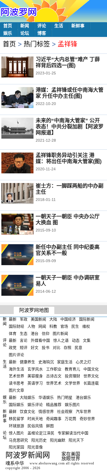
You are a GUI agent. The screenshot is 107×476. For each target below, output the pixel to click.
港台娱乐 (83, 397)
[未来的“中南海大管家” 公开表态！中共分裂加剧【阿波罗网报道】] (24, 129)
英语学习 (35, 383)
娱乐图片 (72, 404)
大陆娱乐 (27, 397)
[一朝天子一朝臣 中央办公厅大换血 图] (24, 225)
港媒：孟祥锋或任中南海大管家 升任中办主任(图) (69, 93)
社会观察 (64, 411)
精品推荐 (53, 404)
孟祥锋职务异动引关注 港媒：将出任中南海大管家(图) (69, 158)
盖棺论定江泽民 (40, 433)
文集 (87, 340)
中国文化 (91, 369)
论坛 (24, 33)
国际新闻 (86, 319)
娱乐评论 (35, 404)
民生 (75, 326)
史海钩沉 (46, 362)
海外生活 (16, 369)
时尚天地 (35, 418)
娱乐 (7, 33)
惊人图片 (16, 433)
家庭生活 (64, 362)
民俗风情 (35, 426)
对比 (56, 347)
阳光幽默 (57, 440)
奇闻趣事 (53, 418)
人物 (31, 326)
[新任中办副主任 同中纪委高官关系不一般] (24, 255)
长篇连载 (91, 383)
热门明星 (64, 397)
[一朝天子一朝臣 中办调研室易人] (24, 286)
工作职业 (53, 369)
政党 (12, 347)
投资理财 (72, 376)
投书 (45, 347)
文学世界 (72, 383)
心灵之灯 (83, 362)
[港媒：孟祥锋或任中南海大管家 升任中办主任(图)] (24, 98)
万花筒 (70, 418)
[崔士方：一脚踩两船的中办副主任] (24, 194)
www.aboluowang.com (47, 463)
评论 (41, 25)
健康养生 (27, 362)
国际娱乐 (16, 404)
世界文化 (91, 376)
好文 (34, 347)
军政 (23, 319)
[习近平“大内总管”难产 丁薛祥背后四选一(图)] (24, 68)
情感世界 (46, 411)
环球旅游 (16, 426)
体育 (12, 333)
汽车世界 (83, 411)
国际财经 (16, 326)
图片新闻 (60, 333)
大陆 (53, 319)
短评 (23, 347)
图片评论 (16, 355)
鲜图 (50, 426)
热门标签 (37, 44)
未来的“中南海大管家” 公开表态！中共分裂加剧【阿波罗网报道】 (69, 127)
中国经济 (68, 319)
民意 (78, 347)
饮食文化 (27, 411)
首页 (7, 25)
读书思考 (16, 383)
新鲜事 (78, 25)
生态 (23, 333)
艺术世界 (16, 376)
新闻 (24, 25)
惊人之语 (61, 340)
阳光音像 (35, 447)
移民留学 (16, 418)
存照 (67, 347)
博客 (41, 33)
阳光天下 (76, 440)
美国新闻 (38, 319)
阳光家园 (16, 447)
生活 (58, 25)
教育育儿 (72, 369)
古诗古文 (53, 376)
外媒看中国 (40, 340)
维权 (86, 326)
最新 (12, 319)
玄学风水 (35, 369)
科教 (53, 326)
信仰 (45, 333)
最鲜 (12, 411)
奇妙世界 (87, 418)
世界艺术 (53, 383)
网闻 (42, 326)
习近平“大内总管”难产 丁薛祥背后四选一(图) (68, 62)
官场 (64, 326)
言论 (23, 340)
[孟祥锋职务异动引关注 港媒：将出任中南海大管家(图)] (24, 163)
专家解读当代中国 (73, 433)
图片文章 (16, 390)
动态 (76, 340)
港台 (34, 333)
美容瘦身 (35, 376)
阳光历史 (39, 440)
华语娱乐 (46, 397)
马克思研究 (18, 440)
